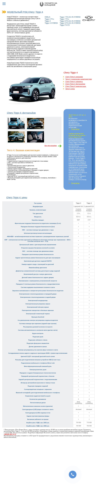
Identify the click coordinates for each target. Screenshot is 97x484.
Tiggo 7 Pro (64, 19)
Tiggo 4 (39, 12)
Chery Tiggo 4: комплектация (75, 86)
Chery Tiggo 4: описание (74, 77)
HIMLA (47, 17)
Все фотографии (51, 146)
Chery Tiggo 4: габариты (74, 82)
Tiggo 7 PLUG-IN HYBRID (70, 17)
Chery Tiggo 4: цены (16, 197)
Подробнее (75, 129)
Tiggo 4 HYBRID (51, 23)
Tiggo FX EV (65, 25)
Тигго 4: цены (70, 89)
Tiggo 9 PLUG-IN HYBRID (70, 23)
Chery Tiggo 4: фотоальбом (75, 84)
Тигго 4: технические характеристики (78, 79)
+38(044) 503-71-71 (10, 434)
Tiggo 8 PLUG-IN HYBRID (70, 21)
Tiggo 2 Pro (49, 19)
